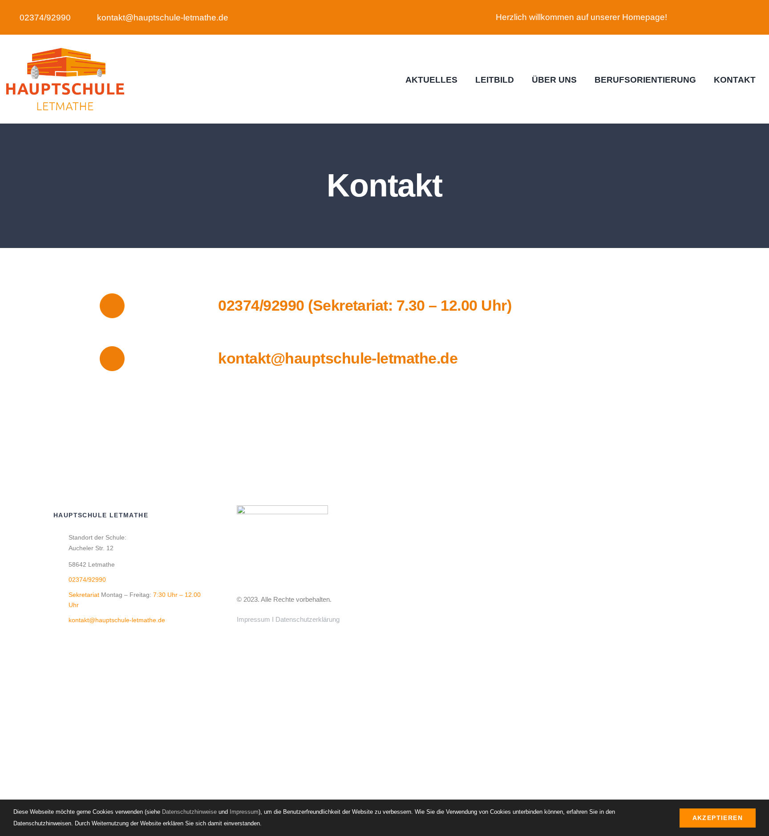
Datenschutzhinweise (189, 811)
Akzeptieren (717, 817)
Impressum (253, 619)
